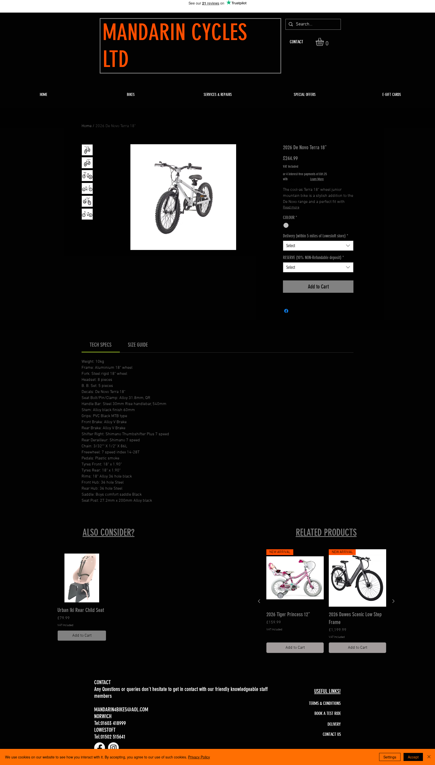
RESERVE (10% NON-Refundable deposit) (313, 257)
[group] (108, 597)
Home (87, 126)
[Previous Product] (259, 601)
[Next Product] (393, 601)
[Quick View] (81, 578)
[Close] (429, 757)
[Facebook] (99, 747)
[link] (101, 344)
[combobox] (318, 246)
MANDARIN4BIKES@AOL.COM (121, 709)
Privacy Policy (199, 756)
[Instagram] (113, 747)
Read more (291, 207)
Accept (413, 756)
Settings (389, 756)
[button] (324, 42)
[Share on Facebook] (286, 311)
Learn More (317, 179)
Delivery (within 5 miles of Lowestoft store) (315, 236)
